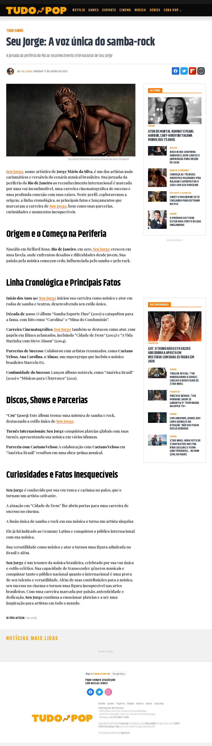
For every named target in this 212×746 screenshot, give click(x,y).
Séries (155, 10)
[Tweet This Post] (184, 71)
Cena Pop (171, 10)
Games (93, 10)
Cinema (125, 10)
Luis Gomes (26, 71)
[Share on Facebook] (175, 71)
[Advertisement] (175, 268)
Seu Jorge (14, 171)
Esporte (109, 10)
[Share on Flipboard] (192, 71)
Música (140, 10)
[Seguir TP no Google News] (106, 676)
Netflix (78, 10)
